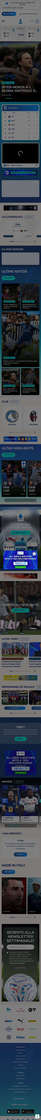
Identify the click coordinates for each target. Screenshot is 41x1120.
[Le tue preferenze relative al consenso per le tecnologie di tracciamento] (37, 1116)
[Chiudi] (34, 553)
